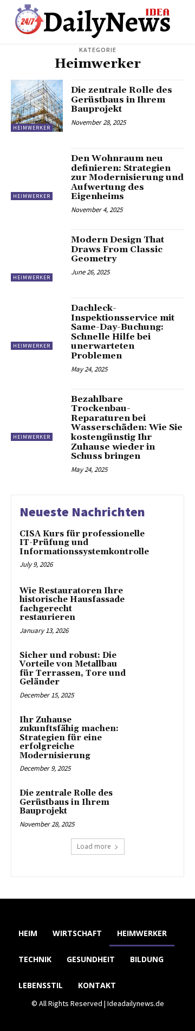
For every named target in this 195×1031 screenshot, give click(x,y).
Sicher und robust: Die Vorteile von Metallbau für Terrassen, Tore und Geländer (73, 669)
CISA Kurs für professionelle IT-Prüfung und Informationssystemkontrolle (84, 543)
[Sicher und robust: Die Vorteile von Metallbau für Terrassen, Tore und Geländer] (155, 669)
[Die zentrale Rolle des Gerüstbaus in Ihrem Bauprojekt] (37, 106)
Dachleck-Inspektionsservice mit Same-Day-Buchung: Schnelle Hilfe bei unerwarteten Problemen (122, 332)
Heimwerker (31, 127)
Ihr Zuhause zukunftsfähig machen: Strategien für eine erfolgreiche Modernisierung (69, 738)
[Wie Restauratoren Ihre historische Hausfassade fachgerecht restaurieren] (155, 605)
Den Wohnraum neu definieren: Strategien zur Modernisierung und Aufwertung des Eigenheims (127, 177)
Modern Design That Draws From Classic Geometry (117, 249)
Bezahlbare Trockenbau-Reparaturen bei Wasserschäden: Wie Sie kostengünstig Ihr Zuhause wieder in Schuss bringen (127, 428)
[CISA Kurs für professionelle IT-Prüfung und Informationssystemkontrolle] (174, 548)
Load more (94, 846)
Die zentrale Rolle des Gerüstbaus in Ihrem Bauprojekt (121, 99)
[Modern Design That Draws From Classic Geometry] (37, 255)
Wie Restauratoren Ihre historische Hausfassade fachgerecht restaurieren (72, 604)
